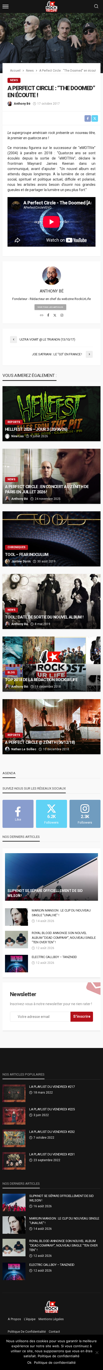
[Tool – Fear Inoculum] (51, 538)
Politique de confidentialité (27, 1331)
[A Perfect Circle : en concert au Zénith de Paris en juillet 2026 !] (51, 476)
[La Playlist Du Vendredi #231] (14, 1161)
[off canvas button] (5, 6)
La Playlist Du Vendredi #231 (52, 1154)
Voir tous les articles (50, 307)
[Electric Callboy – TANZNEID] (16, 963)
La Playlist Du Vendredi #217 (52, 1087)
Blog (11, 672)
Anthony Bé (22, 103)
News (14, 80)
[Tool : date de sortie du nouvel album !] (51, 601)
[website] (41, 316)
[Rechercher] (96, 6)
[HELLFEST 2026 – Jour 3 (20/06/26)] (51, 413)
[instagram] (61, 316)
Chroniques (17, 547)
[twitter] (54, 316)
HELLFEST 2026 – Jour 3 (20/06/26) (36, 429)
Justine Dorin (20, 561)
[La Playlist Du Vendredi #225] (14, 1116)
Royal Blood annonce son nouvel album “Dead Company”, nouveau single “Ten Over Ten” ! (64, 937)
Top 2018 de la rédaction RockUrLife (41, 679)
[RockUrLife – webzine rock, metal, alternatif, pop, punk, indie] (51, 1307)
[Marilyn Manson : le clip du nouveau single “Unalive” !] (16, 917)
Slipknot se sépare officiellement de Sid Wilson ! (45, 893)
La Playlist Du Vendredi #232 (52, 1132)
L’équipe (30, 1319)
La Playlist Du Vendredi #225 (52, 1109)
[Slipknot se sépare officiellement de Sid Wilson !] (51, 877)
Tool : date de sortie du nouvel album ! (44, 617)
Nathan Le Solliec (23, 749)
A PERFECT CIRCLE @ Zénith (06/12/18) (40, 742)
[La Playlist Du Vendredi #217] (14, 1093)
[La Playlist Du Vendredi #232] (14, 1138)
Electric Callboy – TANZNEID (54, 957)
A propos (14, 1319)
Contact (54, 1331)
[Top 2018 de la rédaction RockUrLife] (51, 664)
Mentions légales (51, 1319)
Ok (29, 1362)
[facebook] (48, 316)
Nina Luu (17, 436)
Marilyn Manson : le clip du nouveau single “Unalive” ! (61, 912)
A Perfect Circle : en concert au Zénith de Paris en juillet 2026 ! (47, 489)
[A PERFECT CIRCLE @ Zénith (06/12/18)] (51, 726)
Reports (14, 422)
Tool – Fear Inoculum (26, 554)
